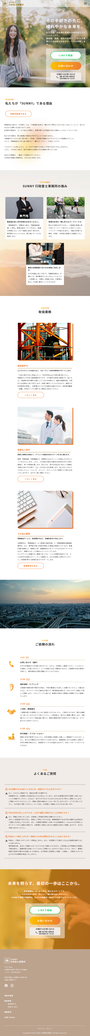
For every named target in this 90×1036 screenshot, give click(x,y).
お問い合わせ (9, 1017)
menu (85, 3)
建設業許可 (12, 1004)
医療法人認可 (13, 1007)
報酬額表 (8, 1012)
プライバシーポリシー (45, 1029)
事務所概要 (8, 996)
